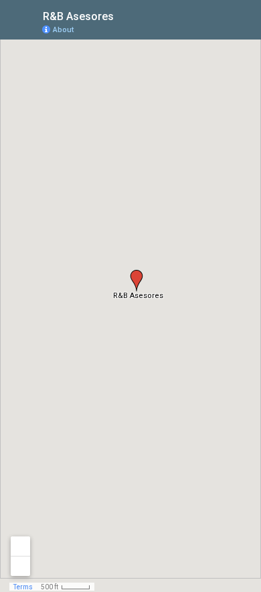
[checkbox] (124, 15)
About (63, 29)
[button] (136, 281)
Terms (23, 587)
